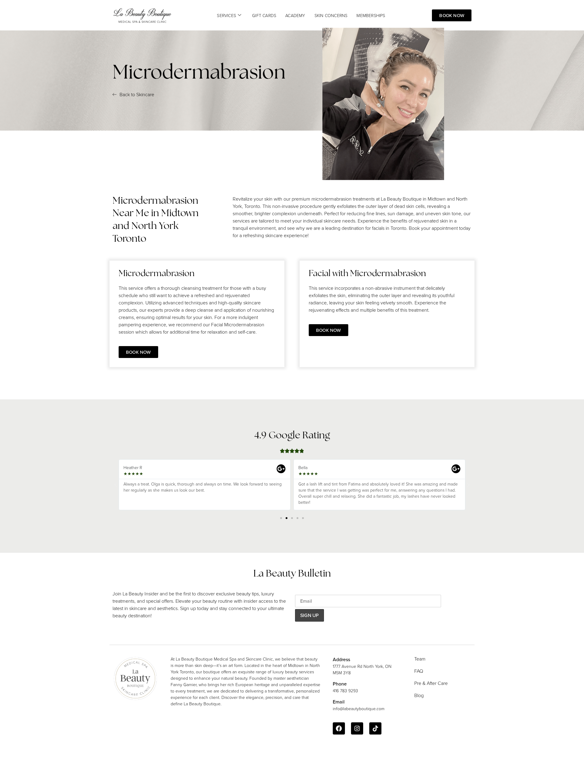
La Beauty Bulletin (292, 574)
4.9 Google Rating (292, 436)
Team (420, 659)
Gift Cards (264, 15)
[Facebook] (339, 728)
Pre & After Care (431, 683)
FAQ (418, 671)
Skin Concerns (331, 15)
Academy (295, 15)
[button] (116, 485)
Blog (419, 695)
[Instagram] (357, 728)
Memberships (370, 15)
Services (226, 15)
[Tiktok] (375, 728)
